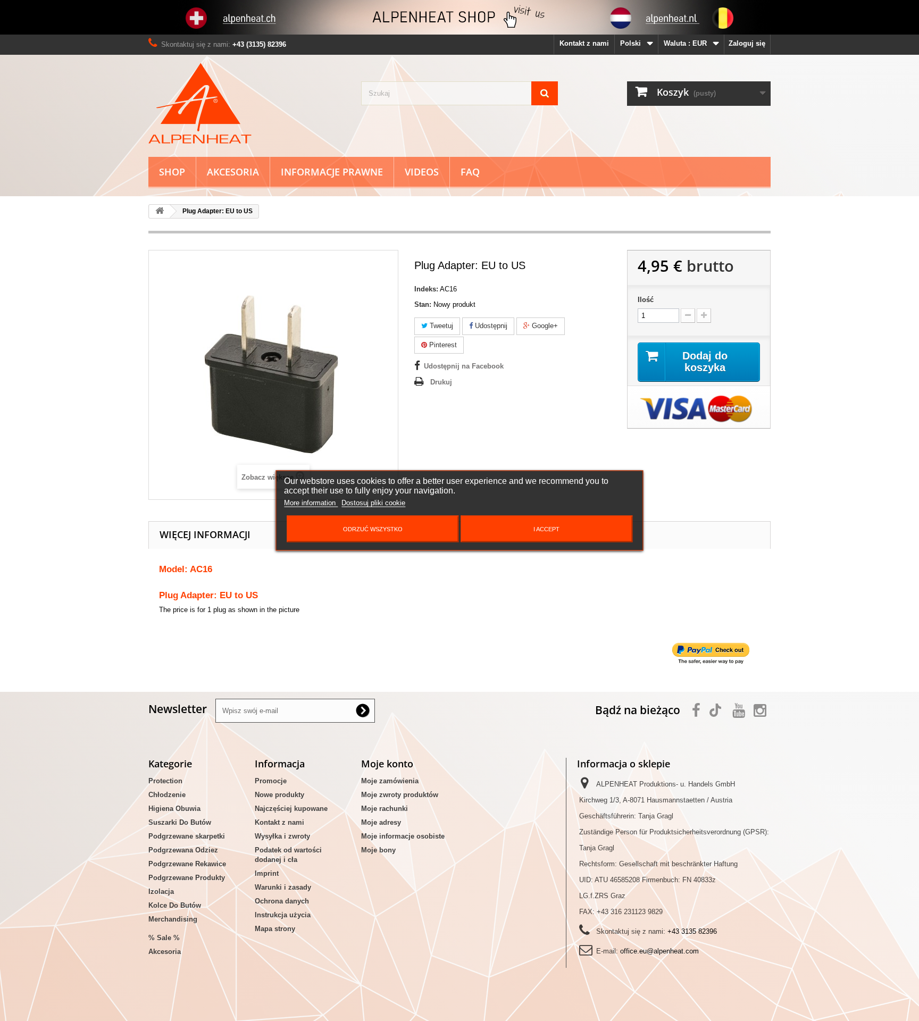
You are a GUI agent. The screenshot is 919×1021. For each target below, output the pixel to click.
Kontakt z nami (584, 43)
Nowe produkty (279, 795)
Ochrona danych (282, 901)
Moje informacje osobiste (403, 836)
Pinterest (442, 345)
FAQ (470, 171)
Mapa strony (275, 929)
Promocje (271, 781)
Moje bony (378, 850)
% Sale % (164, 938)
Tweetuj (440, 326)
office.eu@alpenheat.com (659, 951)
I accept (546, 529)
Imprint (267, 873)
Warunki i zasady (283, 887)
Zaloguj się (747, 43)
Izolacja (161, 892)
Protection (165, 781)
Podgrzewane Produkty (186, 878)
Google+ (544, 326)
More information (311, 503)
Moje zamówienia (390, 781)
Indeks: (426, 289)
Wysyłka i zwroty (282, 836)
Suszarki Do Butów (179, 822)
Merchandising (172, 919)
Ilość (646, 300)
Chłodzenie (167, 795)
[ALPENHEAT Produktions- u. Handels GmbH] (246, 103)
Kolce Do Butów (174, 905)
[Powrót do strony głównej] (159, 211)
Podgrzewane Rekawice (187, 864)
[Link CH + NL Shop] (459, 17)
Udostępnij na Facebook (464, 366)
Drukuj (441, 382)
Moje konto (387, 763)
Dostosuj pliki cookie (373, 503)
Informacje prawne (332, 171)
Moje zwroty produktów (399, 795)
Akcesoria (233, 171)
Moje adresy (381, 822)
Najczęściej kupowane (291, 809)
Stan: (422, 304)
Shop (172, 171)
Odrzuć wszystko (373, 529)
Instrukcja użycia (283, 915)
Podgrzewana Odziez (183, 850)
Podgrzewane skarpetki (186, 836)
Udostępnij (490, 326)
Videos (422, 171)
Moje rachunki (384, 809)
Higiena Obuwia (174, 809)
